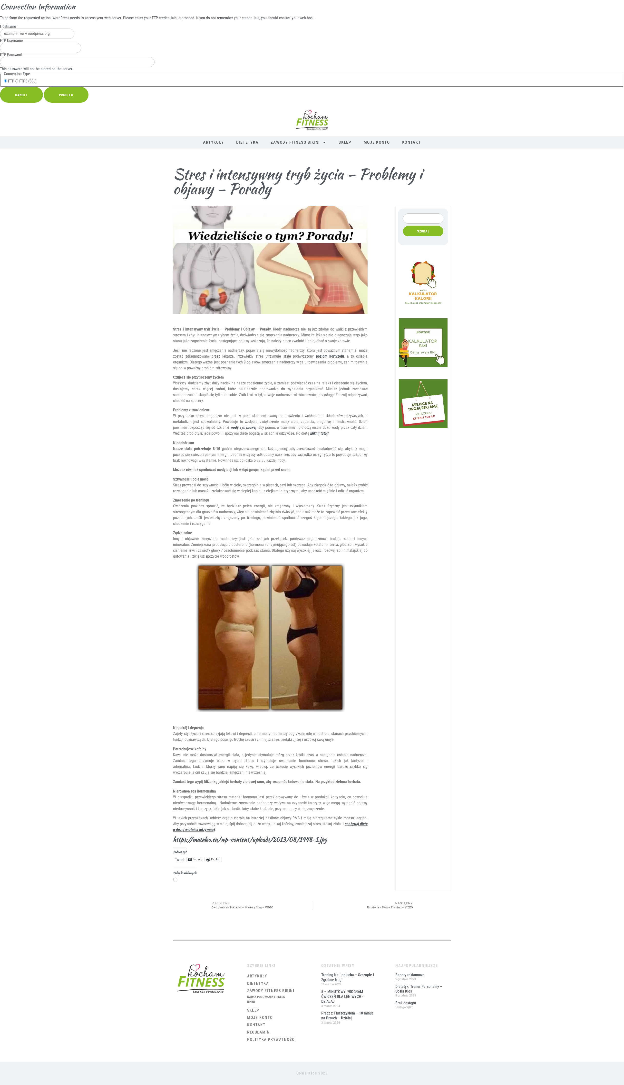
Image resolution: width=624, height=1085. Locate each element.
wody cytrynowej (243, 427)
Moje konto (377, 142)
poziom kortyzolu (330, 356)
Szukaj (423, 231)
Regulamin (258, 1032)
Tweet (180, 859)
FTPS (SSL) (27, 81)
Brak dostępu (405, 1003)
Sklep (345, 142)
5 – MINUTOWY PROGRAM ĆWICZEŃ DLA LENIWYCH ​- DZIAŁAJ (342, 996)
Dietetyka (247, 142)
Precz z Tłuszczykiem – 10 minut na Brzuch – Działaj (347, 1015)
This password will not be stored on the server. (36, 62)
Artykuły (213, 142)
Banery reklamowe (409, 975)
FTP (10, 81)
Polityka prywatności (271, 1039)
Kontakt (411, 142)
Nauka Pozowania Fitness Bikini (266, 999)
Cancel (21, 95)
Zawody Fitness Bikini (295, 142)
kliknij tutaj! (319, 433)
